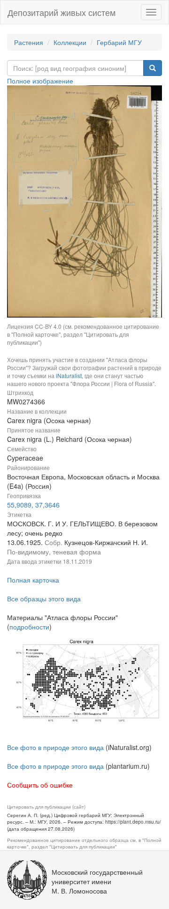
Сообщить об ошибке (40, 784)
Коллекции (70, 42)
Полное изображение (40, 80)
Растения (28, 42)
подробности (29, 626)
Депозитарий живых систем (61, 12)
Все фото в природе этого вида (55, 747)
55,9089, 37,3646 (33, 504)
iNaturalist (69, 375)
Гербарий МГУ (119, 42)
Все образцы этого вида (44, 598)
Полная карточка (33, 579)
